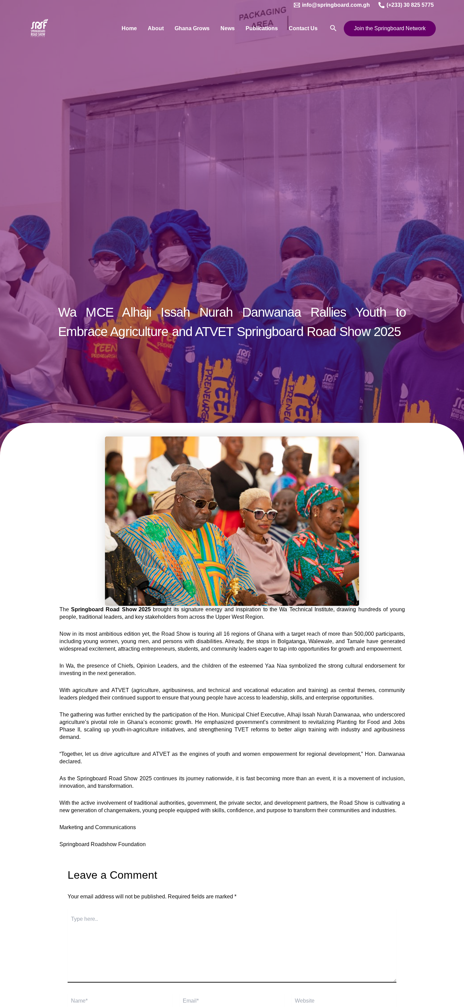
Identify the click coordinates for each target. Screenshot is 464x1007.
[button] (333, 28)
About (156, 28)
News (227, 28)
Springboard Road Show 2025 (111, 609)
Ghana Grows (192, 28)
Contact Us (303, 28)
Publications (262, 28)
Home (129, 28)
